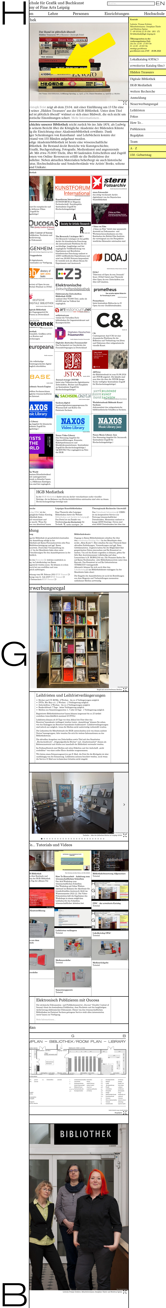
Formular (40, 560)
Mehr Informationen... (86, 118)
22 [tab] (98, 839)
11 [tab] (69, 839)
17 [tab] (85, 839)
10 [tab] (66, 839)
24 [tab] (104, 839)
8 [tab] (61, 839)
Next (114, 804)
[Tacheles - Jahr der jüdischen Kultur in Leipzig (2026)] (124, 835)
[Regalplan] (124, 1113)
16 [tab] (82, 839)
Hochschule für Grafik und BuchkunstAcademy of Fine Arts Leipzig (51, 5)
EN (160, 3)
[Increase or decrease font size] (150, 8)
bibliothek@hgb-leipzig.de (143, 34)
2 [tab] (45, 839)
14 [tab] (77, 839)
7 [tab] (58, 839)
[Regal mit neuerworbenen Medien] (124, 690)
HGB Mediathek (49, 496)
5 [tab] (53, 839)
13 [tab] (74, 839)
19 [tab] (90, 839)
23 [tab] (101, 839)
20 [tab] (93, 839)
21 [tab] (96, 839)
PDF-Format (61, 574)
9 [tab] (63, 839)
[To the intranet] (153, 8)
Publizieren (137, 129)
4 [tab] (50, 839)
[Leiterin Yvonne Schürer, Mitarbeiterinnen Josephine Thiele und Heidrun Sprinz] (124, 1292)
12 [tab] (71, 839)
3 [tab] (47, 839)
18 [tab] (88, 839)
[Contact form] (163, 8)
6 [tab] (55, 839)
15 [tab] (80, 839)
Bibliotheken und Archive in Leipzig (71, 517)
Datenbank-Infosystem (106, 512)
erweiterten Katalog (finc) (89, 540)
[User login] (156, 8)
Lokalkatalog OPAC (30, 512)
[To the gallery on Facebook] (160, 8)
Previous (31, 804)
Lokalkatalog (80, 569)
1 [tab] (42, 839)
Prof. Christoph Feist (32, 107)
